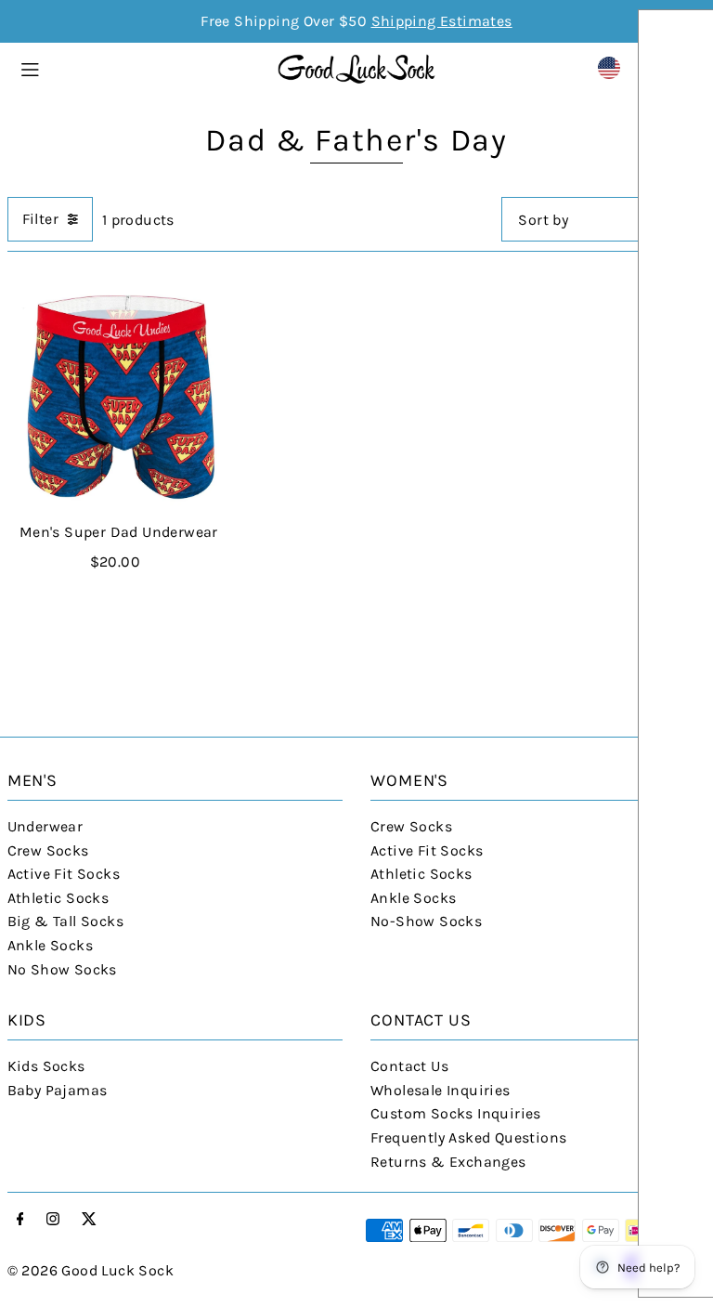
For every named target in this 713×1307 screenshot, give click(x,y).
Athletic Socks (58, 898)
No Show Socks (62, 969)
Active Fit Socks (63, 873)
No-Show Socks (426, 921)
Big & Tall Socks (65, 921)
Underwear (45, 826)
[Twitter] (89, 1220)
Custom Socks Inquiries (455, 1113)
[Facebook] (20, 1220)
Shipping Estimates (441, 21)
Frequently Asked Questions (468, 1137)
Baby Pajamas (57, 1090)
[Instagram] (52, 1220)
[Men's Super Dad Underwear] (118, 396)
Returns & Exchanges (448, 1161)
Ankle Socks (50, 945)
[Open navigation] (139, 67)
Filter (40, 219)
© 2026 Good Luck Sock (90, 1270)
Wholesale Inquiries (440, 1090)
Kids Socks (46, 1066)
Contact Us (409, 1066)
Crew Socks (48, 850)
